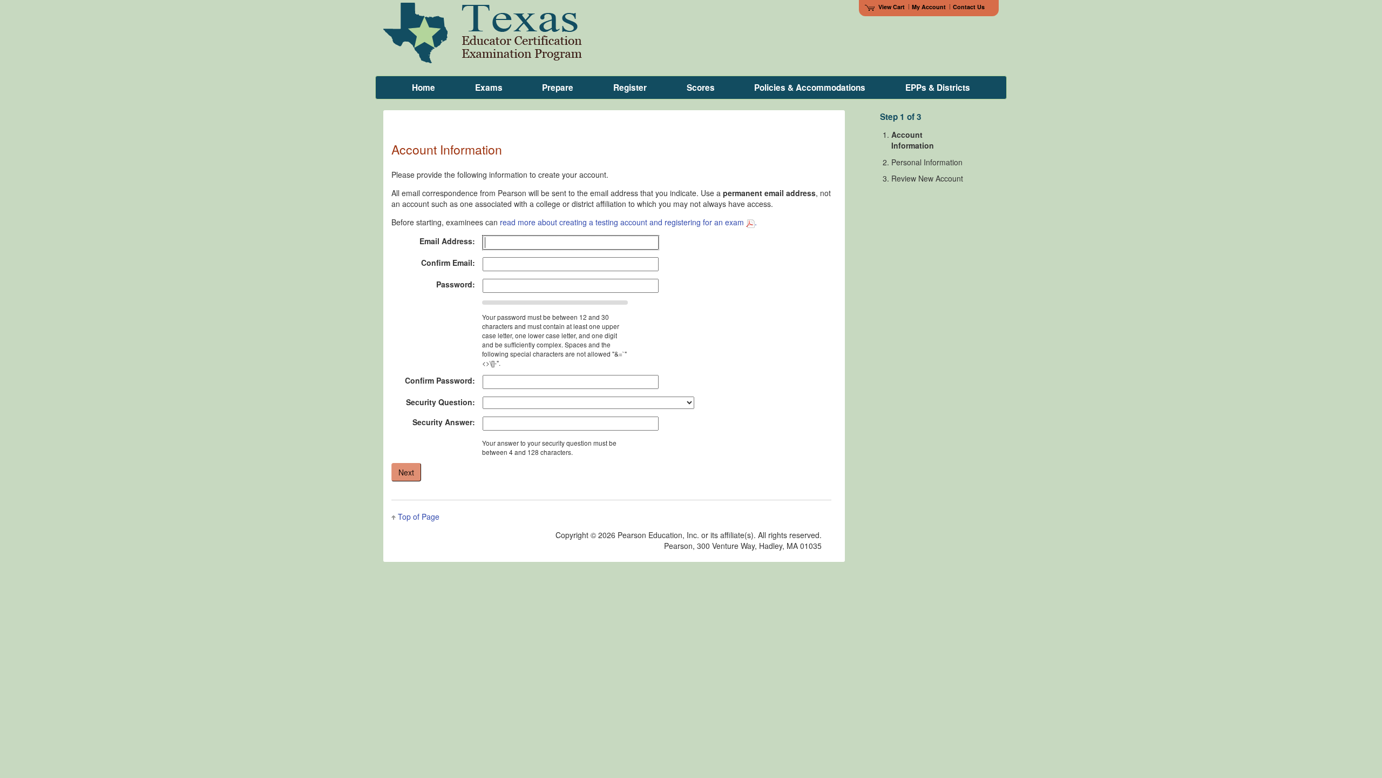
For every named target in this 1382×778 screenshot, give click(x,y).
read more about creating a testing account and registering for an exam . (628, 222)
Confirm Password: (440, 380)
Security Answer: (443, 422)
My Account (929, 7)
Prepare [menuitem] (557, 87)
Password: (455, 284)
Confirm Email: (448, 262)
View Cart (891, 7)
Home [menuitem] (423, 87)
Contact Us (969, 7)
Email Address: (447, 241)
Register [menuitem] (630, 87)
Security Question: (440, 402)
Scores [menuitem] (701, 87)
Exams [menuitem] (489, 87)
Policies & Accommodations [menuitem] (809, 87)
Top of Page (418, 516)
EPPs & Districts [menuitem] (937, 87)
